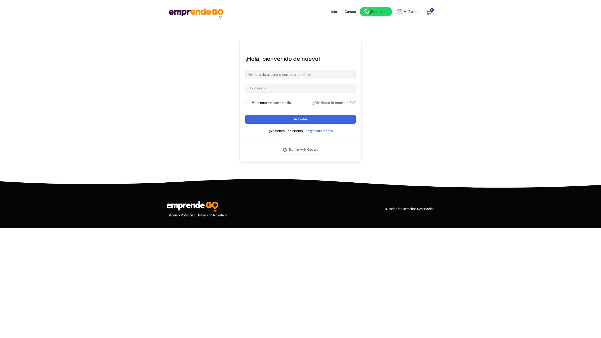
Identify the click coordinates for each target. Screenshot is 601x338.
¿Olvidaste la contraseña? (334, 103)
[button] (301, 149)
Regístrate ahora (319, 131)
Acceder (300, 119)
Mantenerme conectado (271, 103)
